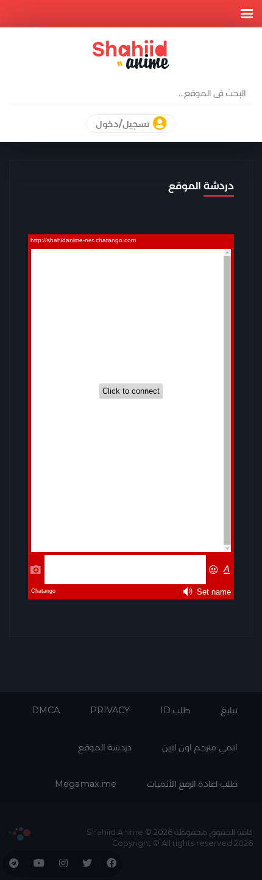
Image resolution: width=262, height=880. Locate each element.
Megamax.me (85, 783)
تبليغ (229, 710)
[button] (247, 13)
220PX (19, 833)
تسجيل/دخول (123, 124)
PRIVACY (110, 710)
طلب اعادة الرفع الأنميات (192, 783)
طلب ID (175, 710)
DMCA (46, 710)
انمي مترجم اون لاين (200, 747)
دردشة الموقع (105, 747)
